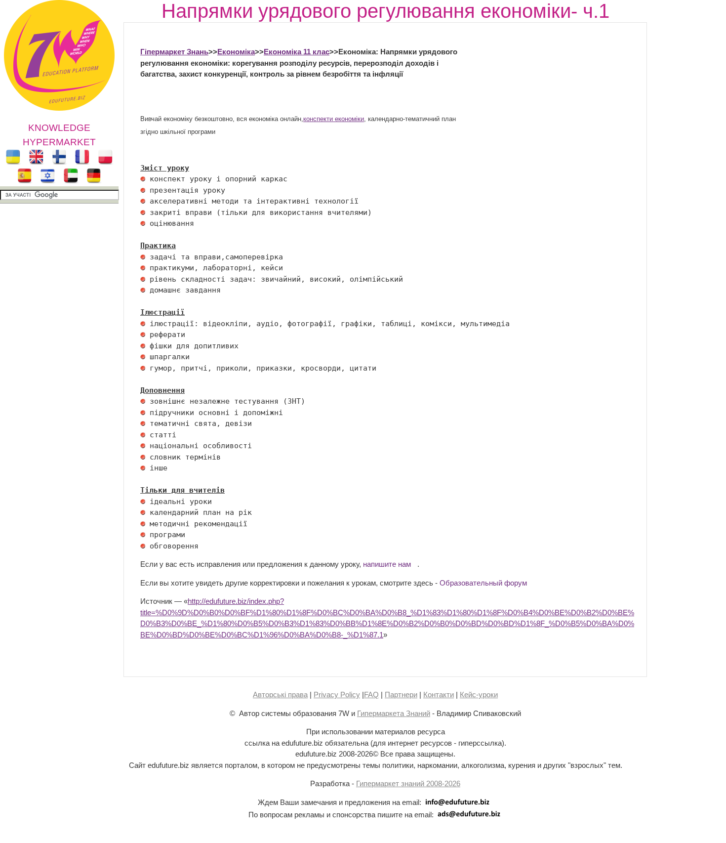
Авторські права (280, 694)
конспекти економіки (333, 119)
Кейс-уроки (479, 694)
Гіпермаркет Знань (174, 51)
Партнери (401, 694)
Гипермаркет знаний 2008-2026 (408, 783)
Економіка (236, 51)
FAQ (371, 694)
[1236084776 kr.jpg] (142, 178)
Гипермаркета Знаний (393, 713)
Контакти (438, 694)
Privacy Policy (337, 694)
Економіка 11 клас (296, 51)
